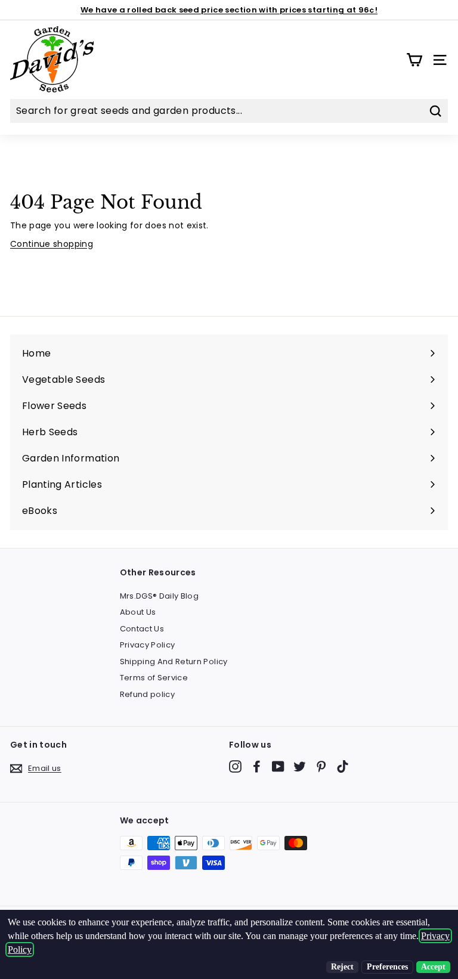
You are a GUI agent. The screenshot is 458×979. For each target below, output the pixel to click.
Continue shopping (51, 244)
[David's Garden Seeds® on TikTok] (342, 766)
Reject (342, 966)
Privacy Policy (147, 644)
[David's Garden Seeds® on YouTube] (278, 766)
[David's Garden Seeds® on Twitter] (299, 766)
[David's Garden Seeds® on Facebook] (256, 766)
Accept (433, 966)
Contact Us (142, 628)
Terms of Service (154, 677)
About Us (138, 612)
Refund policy (147, 694)
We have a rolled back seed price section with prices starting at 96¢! (229, 10)
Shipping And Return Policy (174, 661)
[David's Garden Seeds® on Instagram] (235, 766)
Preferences (387, 966)
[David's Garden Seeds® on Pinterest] (321, 766)
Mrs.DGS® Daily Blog (159, 596)
